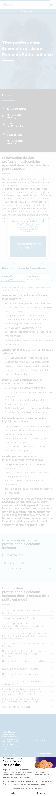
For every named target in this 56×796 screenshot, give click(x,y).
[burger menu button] (51, 4)
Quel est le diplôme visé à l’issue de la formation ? (21, 611)
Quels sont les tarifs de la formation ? (20, 669)
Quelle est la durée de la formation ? (20, 618)
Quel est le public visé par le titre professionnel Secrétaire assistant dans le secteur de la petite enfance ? (22, 626)
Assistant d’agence (13, 568)
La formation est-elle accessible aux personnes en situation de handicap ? (20, 700)
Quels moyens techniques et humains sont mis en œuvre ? (23, 682)
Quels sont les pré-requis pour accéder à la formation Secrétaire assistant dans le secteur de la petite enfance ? (25, 636)
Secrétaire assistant (14, 563)
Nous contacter (29, 11)
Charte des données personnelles (43, 754)
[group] (12, 278)
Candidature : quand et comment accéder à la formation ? (25, 644)
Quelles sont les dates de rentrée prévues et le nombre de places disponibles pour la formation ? (24, 653)
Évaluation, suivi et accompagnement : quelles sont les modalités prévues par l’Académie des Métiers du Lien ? (21, 691)
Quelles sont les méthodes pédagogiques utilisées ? (23, 675)
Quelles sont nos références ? (17, 707)
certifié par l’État (15, 126)
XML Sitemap (41, 740)
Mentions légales (8, 754)
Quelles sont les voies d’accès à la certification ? (25, 662)
